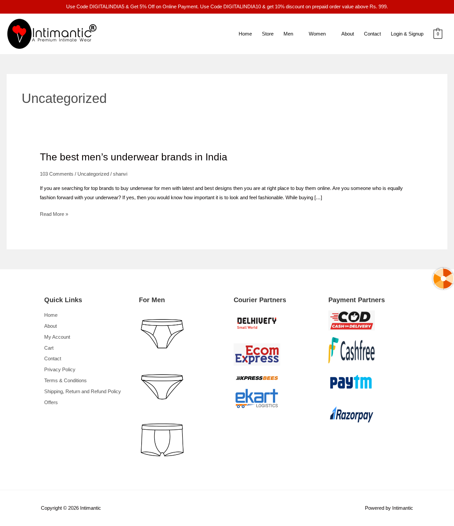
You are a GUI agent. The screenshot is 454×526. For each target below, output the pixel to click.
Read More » (54, 213)
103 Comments (56, 174)
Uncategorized (93, 174)
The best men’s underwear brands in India (133, 156)
